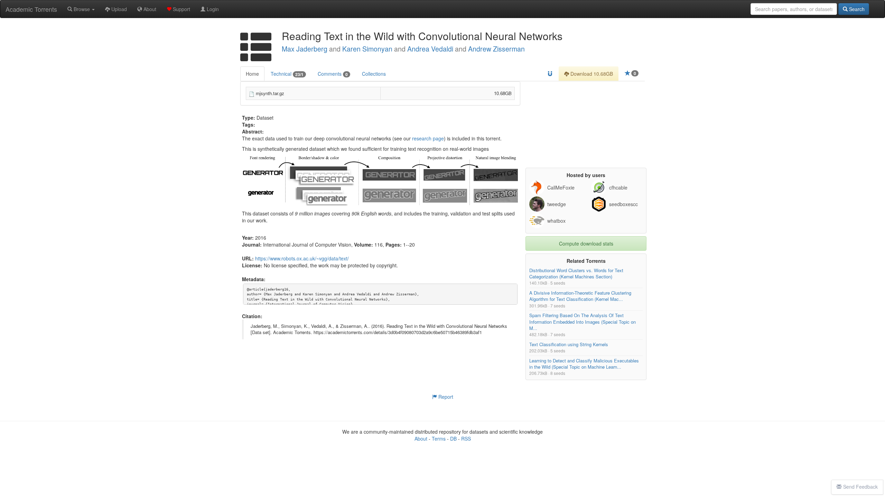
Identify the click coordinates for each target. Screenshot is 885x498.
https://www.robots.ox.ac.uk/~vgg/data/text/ (302, 258)
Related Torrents (586, 260)
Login (212, 9)
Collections (374, 73)
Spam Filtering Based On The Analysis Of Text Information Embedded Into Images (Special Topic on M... (582, 321)
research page (428, 138)
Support (180, 9)
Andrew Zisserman (496, 49)
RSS (466, 438)
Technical (287, 73)
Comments (333, 73)
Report (445, 396)
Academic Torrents (31, 8)
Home (252, 73)
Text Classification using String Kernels (568, 344)
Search (856, 9)
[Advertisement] (585, 124)
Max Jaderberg (304, 49)
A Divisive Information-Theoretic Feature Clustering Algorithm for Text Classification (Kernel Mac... (580, 296)
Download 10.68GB (591, 73)
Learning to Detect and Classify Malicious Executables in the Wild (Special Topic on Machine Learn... (584, 363)
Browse (81, 9)
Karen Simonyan (367, 49)
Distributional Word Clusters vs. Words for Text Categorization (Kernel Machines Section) (576, 273)
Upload (118, 9)
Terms (439, 438)
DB (453, 438)
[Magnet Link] (550, 73)
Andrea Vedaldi (430, 49)
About (149, 9)
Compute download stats (586, 243)
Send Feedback (860, 486)
